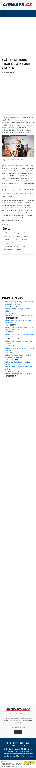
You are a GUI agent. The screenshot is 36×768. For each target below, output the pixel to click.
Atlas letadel (22, 746)
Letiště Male (24, 239)
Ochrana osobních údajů (18, 727)
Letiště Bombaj (15, 233)
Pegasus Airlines (16, 243)
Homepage (8, 743)
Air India (5, 233)
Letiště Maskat (7, 239)
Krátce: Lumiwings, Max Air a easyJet (18, 374)
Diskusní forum (24, 743)
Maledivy (6, 243)
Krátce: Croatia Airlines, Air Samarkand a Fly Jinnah (19, 335)
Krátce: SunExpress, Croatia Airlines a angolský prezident (19, 328)
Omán (16, 239)
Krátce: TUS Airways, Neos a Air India (19, 316)
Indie (24, 233)
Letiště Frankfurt (7, 236)
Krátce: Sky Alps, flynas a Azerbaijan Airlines (18, 368)
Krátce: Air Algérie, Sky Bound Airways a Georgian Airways (19, 303)
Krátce (12, 72)
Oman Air (26, 236)
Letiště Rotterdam (8, 249)
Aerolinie (12, 746)
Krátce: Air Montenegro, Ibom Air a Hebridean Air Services (18, 356)
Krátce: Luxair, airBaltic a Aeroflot (17, 362)
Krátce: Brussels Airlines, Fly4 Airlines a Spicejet (19, 349)
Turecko (24, 246)
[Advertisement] (18, 36)
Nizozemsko (19, 249)
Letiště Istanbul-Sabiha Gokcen (11, 246)
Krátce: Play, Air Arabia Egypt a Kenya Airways (19, 342)
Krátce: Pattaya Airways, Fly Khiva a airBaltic (18, 310)
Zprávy (15, 743)
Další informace (19, 766)
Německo (17, 236)
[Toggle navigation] (4, 14)
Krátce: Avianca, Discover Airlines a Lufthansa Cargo (18, 321)
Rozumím (29, 762)
